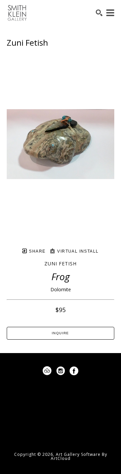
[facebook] (74, 371)
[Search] (99, 12)
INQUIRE (60, 333)
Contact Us (60, 434)
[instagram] (60, 371)
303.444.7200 (60, 424)
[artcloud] (47, 371)
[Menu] (110, 12)
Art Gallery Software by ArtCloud (79, 456)
